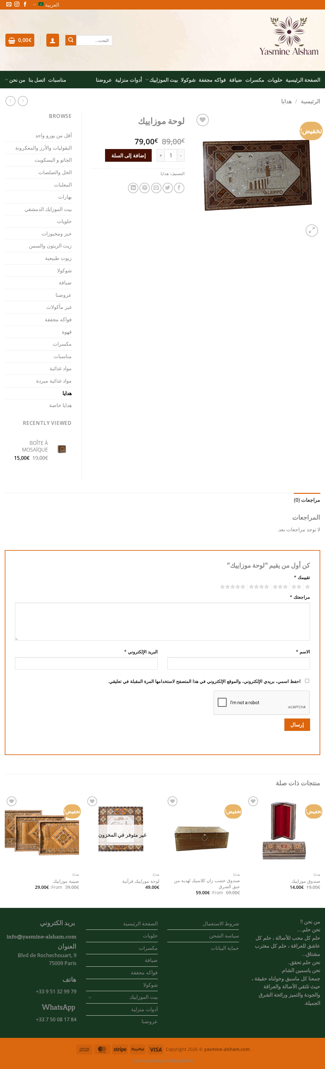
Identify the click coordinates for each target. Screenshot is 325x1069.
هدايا (286, 101)
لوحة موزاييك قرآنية (140, 881)
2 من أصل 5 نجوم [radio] (297, 587)
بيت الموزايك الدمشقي (48, 209)
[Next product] (23, 101)
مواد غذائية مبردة (54, 380)
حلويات (275, 79)
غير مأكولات (59, 306)
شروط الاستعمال (221, 923)
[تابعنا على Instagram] (16, 4)
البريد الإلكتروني (141, 652)
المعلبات (63, 184)
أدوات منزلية (128, 79)
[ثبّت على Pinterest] (144, 188)
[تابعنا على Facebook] (25, 4)
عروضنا (104, 79)
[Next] (5, 850)
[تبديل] (90, 997)
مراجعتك (300, 597)
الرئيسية (310, 101)
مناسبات (57, 79)
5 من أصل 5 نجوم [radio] (233, 587)
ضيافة (235, 79)
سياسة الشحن (224, 935)
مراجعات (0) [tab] (307, 499)
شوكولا (188, 79)
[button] (52, 40)
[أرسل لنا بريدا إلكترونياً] (8, 4)
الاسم (303, 652)
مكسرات (254, 79)
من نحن (17, 79)
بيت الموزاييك (163, 79)
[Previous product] (10, 101)
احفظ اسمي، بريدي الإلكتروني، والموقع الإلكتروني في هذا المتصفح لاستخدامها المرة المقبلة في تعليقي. (204, 681)
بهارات (65, 196)
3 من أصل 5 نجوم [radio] (281, 587)
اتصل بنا (37, 79)
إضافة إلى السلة (128, 155)
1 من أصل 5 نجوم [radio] (308, 587)
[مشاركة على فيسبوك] (179, 188)
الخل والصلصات (55, 172)
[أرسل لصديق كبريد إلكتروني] (156, 188)
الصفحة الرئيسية (303, 79)
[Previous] (320, 850)
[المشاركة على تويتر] (167, 188)
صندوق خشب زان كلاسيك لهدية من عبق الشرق (207, 883)
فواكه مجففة (212, 79)
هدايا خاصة (60, 405)
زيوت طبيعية (58, 258)
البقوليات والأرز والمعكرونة (43, 147)
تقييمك (302, 577)
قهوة (67, 331)
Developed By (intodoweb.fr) (163, 1061)
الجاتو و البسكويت (53, 159)
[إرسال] (70, 40)
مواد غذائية (61, 368)
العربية (52, 4)
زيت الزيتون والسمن (50, 245)
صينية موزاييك (66, 881)
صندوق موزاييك (305, 881)
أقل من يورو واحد (53, 135)
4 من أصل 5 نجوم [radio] (260, 587)
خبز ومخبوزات (57, 233)
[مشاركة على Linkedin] (133, 188)
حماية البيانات (225, 947)
